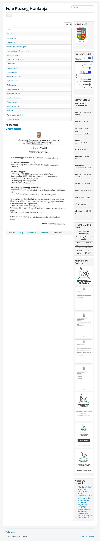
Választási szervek (13, 55)
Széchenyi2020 (12, 72)
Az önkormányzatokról (15, 115)
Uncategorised (13, 128)
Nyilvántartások (12, 81)
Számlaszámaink (13, 89)
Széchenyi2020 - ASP (15, 76)
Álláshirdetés (11, 34)
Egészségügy (12, 85)
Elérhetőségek (12, 102)
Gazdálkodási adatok (14, 98)
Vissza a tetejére (88, 536)
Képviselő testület (13, 106)
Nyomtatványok (12, 68)
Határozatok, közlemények (16, 46)
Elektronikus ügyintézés (15, 59)
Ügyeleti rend (11, 38)
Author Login (10, 532)
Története (10, 110)
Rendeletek (11, 63)
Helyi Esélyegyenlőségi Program (18, 51)
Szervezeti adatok (13, 93)
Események (11, 42)
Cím (8, 29)
